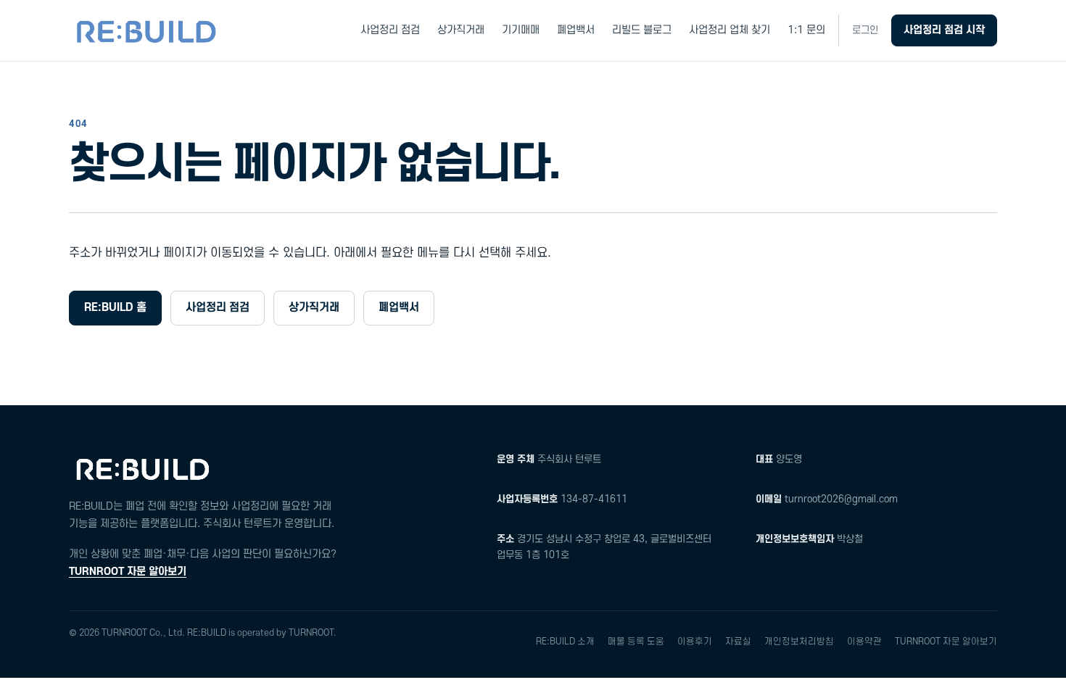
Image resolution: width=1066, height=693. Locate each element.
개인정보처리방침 (799, 641)
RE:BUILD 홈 (115, 307)
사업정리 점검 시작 (944, 30)
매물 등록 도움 (636, 641)
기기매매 (521, 30)
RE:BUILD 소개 (565, 641)
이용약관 (864, 641)
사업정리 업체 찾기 (729, 30)
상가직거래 (460, 30)
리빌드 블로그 (642, 30)
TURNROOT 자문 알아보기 (127, 571)
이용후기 (694, 641)
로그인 (865, 30)
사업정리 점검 (390, 30)
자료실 (738, 641)
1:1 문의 (806, 30)
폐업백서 (576, 30)
